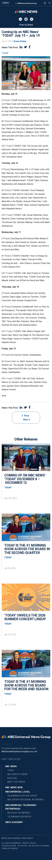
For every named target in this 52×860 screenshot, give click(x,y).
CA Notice (22, 846)
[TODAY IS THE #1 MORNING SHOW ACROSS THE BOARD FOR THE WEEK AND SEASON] (26, 665)
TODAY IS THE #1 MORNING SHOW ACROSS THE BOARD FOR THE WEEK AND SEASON (26, 685)
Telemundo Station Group (22, 796)
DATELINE (12, 778)
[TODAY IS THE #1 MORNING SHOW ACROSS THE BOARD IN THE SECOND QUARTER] (26, 529)
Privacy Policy (29, 843)
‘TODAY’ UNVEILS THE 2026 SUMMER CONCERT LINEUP (25, 617)
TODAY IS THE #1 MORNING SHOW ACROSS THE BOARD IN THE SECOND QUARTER (27, 549)
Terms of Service (10, 848)
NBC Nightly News (17, 774)
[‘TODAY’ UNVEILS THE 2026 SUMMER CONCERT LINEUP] (26, 598)
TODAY (5, 53)
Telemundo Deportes (19, 817)
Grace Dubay (20, 41)
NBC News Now (14, 787)
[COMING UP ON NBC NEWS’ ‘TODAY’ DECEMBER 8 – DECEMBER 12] (26, 458)
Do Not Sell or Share (39, 846)
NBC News (11, 766)
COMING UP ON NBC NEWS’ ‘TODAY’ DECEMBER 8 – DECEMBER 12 (24, 479)
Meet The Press (16, 782)
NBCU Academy (14, 822)
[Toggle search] (49, 3)
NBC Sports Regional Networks (25, 800)
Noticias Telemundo (18, 813)
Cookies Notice (9, 846)
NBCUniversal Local (17, 791)
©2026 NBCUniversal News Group (17, 838)
